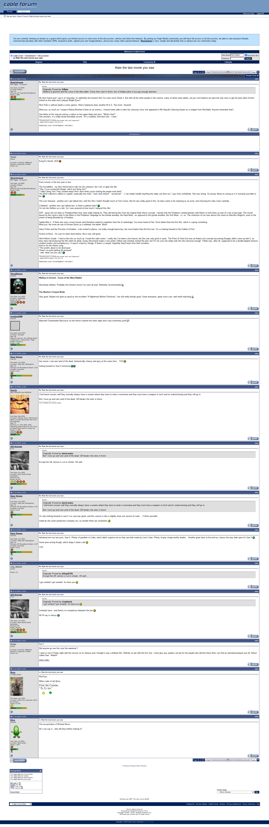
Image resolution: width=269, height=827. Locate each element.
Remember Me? (253, 55)
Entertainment (30, 55)
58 (236, 72)
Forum (10, 11)
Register (38, 62)
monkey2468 (16, 316)
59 (239, 72)
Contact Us (190, 804)
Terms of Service (248, 804)
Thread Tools (251, 76)
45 (215, 72)
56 (231, 72)
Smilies (12, 785)
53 (223, 72)
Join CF (260, 13)
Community (148, 62)
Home (19, 16)
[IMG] (12, 786)
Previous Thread (129, 766)
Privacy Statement (234, 804)
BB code (13, 783)
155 (248, 72)
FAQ (85, 62)
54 (225, 72)
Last (254, 72)
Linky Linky (44, 660)
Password (225, 58)
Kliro (12, 720)
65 (241, 72)
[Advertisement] (231, 6)
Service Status (201, 804)
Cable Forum (18, 55)
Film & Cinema (43, 55)
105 (244, 72)
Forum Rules (14, 792)
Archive (223, 804)
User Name (226, 55)
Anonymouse (16, 82)
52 (220, 72)
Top (258, 804)
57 (233, 72)
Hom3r (13, 390)
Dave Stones (16, 357)
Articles (24, 11)
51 (217, 72)
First (207, 72)
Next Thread (141, 766)
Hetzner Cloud (148, 822)
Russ (12, 672)
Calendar (228, 62)
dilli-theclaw (16, 446)
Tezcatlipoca (16, 274)
